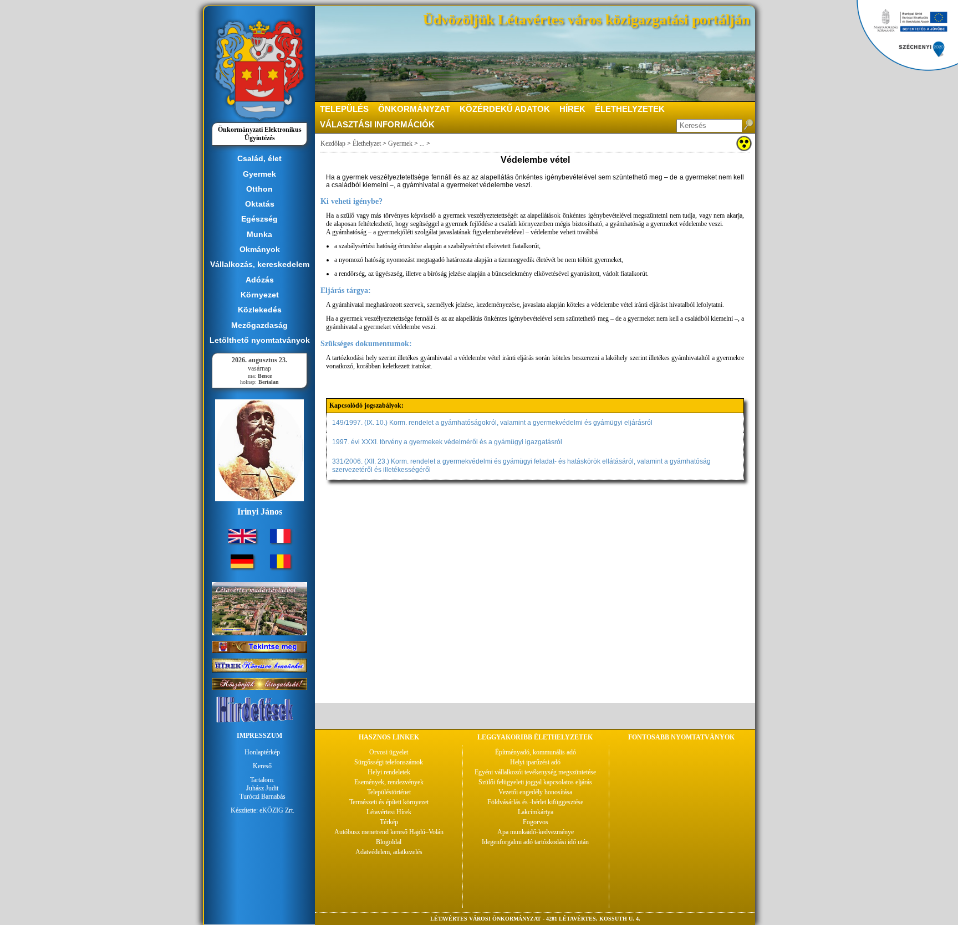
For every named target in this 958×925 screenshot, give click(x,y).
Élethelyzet (367, 143)
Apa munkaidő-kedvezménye (535, 832)
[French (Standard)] (280, 540)
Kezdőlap (332, 143)
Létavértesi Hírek (388, 812)
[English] (242, 540)
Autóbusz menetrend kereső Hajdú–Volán (389, 832)
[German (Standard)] (242, 566)
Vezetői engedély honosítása (535, 792)
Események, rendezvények (389, 782)
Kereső (262, 766)
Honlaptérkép (262, 752)
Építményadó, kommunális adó (535, 752)
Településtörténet (389, 792)
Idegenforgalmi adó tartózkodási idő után (535, 842)
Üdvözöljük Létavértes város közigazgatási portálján (586, 20)
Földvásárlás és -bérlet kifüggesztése (535, 802)
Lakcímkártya (535, 812)
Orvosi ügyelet (388, 752)
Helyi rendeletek (389, 772)
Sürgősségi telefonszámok (388, 762)
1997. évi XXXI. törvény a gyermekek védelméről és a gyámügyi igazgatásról (447, 442)
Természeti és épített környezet (389, 802)
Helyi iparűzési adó (535, 762)
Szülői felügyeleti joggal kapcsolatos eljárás (535, 782)
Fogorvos (535, 822)
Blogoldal (388, 842)
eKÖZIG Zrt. (276, 810)
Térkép (389, 822)
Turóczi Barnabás (263, 796)
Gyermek (400, 143)
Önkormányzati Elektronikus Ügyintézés (260, 134)
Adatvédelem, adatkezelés (388, 852)
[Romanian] (280, 566)
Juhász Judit (262, 788)
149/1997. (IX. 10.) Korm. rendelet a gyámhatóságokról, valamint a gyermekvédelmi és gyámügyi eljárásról (492, 422)
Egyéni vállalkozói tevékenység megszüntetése (535, 772)
